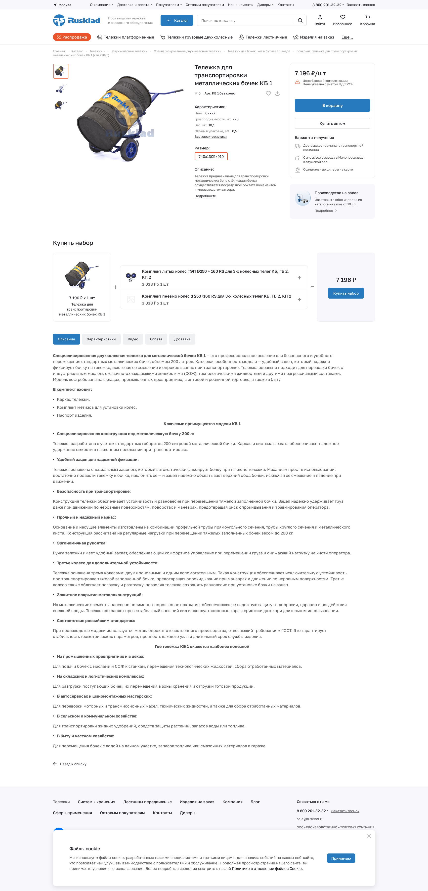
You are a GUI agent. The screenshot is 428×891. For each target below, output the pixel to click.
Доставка (182, 339)
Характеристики (101, 339)
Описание (66, 339)
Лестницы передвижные (147, 801)
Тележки (61, 801)
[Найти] (300, 20)
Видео (133, 339)
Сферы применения (72, 812)
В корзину (332, 105)
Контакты (162, 812)
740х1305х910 (211, 156)
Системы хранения (96, 801)
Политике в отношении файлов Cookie (267, 868)
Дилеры (187, 812)
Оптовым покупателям (122, 812)
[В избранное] (268, 93)
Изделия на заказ (197, 801)
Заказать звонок (361, 4)
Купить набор (346, 293)
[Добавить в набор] (299, 277)
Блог (255, 801)
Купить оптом (332, 123)
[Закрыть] (369, 836)
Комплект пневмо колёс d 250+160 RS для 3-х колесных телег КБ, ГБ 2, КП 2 (216, 296)
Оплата (156, 339)
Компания (232, 801)
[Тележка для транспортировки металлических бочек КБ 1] (130, 118)
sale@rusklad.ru (310, 819)
